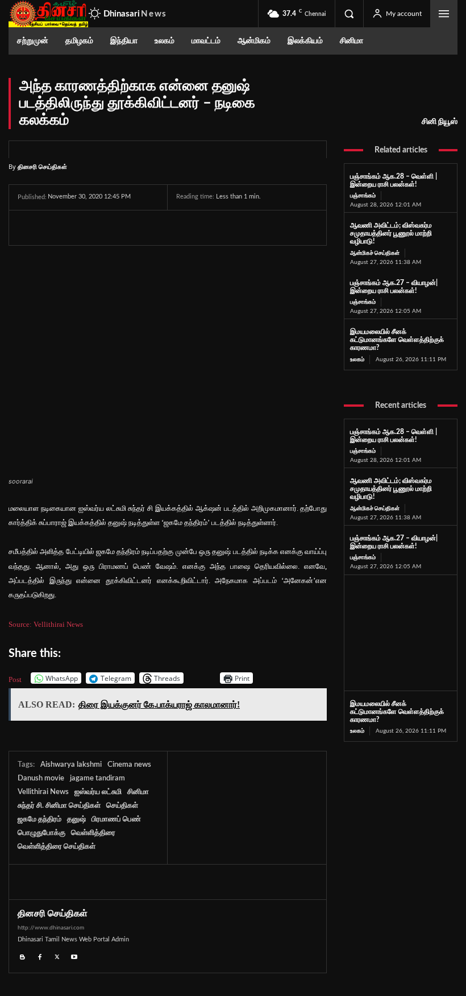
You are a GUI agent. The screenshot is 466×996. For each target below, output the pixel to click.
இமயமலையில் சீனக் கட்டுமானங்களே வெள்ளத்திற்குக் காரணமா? (397, 339)
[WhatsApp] (81, 227)
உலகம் (357, 359)
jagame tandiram (97, 778)
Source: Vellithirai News (46, 624)
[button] (349, 13)
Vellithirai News (43, 792)
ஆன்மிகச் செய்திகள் (375, 253)
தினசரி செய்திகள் (42, 166)
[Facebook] (29, 227)
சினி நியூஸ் (439, 122)
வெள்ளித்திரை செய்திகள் (56, 846)
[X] (55, 227)
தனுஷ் (76, 819)
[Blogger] (22, 955)
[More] (186, 227)
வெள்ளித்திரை (93, 833)
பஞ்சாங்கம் (363, 196)
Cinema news (129, 764)
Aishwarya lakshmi (71, 764)
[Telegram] (107, 227)
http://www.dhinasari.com (51, 928)
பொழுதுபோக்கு (41, 833)
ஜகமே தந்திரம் (39, 819)
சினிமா (138, 792)
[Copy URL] (159, 227)
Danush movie (41, 778)
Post (15, 679)
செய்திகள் (122, 805)
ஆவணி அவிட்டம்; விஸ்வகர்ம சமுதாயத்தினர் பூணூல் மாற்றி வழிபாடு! (391, 233)
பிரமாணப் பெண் (116, 819)
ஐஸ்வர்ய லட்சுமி (98, 792)
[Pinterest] (133, 227)
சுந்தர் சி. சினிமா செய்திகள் (59, 805)
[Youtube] (75, 955)
